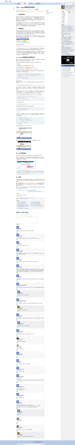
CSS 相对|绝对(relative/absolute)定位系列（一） (35, 191)
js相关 (20, 208)
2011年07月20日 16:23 (19, 347)
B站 (71, 9)
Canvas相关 (63, 15)
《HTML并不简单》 (70, 7)
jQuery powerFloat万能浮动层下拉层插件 (66, 39)
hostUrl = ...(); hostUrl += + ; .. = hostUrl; (24, 109)
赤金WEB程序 (21, 376)
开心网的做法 (47, 13)
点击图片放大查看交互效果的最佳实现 (66, 48)
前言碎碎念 (47, 10)
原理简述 (47, 11)
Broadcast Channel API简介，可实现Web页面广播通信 (68, 75)
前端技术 (25, 3)
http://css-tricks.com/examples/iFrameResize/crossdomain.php (32, 23)
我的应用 (18, 444)
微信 (63, 9)
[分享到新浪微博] (13, 8)
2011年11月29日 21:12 (19, 332)
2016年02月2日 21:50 (19, 308)
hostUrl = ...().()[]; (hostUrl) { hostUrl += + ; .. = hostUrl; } (30, 76)
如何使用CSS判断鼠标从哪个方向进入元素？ (67, 51)
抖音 (69, 9)
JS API (63, 19)
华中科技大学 (70, 5)
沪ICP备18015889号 (37, 442)
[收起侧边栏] (60, 220)
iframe (19, 208)
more (66, 5)
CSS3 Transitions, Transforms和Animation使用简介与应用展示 (27, 190)
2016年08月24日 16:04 (19, 267)
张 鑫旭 (21, 434)
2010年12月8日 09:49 (19, 428)
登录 (38, 444)
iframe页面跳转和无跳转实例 (49, 12)
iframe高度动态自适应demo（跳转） (29, 67)
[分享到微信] (13, 9)
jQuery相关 (63, 18)
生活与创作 (31, 3)
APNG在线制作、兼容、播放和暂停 (66, 43)
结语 (46, 14)
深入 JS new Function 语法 (65, 40)
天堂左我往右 (20, 395)
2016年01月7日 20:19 (19, 324)
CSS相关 (63, 12)
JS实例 (29, 9)
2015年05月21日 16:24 (19, 316)
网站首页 (19, 3)
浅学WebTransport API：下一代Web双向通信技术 (67, 50)
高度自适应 (27, 208)
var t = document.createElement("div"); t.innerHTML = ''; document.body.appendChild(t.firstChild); (31, 172)
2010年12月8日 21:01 (19, 420)
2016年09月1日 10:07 (19, 412)
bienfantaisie (21, 369)
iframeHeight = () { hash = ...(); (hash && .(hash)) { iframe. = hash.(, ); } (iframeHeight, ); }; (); (26, 120)
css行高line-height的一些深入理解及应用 (21, 202)
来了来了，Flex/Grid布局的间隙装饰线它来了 (67, 28)
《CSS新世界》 (66, 7)
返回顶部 (43, 444)
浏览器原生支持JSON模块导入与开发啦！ (66, 34)
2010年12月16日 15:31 (19, 403)
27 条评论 (37, 9)
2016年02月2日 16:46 (19, 301)
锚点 (24, 208)
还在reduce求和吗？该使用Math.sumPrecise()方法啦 (68, 26)
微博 (65, 9)
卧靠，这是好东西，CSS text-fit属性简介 (66, 37)
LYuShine (20, 339)
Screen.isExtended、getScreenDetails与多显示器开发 (68, 29)
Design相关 (63, 13)
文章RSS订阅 (23, 444)
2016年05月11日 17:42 (19, 293)
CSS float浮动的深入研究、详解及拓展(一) (35, 202)
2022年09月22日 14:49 (19, 229)
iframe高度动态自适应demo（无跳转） (28, 65)
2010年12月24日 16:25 (19, 396)
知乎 (67, 9)
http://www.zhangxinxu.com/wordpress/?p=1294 (23, 11)
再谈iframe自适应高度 (25, 22)
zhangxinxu (40, 441)
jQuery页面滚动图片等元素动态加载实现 (66, 38)
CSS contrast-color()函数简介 (65, 52)
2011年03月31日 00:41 (19, 362)
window (22, 208)
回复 (17, 239)
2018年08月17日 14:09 (19, 244)
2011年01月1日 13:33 (19, 377)
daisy (20, 266)
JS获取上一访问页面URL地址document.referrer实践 (67, 44)
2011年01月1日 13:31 (19, 387)
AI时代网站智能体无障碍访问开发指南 (66, 33)
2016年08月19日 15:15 (19, 277)
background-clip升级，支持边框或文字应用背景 (67, 27)
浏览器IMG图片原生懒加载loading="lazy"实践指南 (67, 74)
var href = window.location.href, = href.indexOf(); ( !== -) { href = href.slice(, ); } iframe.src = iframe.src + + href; (27, 98)
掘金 (66, 9)
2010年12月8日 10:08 (19, 435)
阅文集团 (68, 6)
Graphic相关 (63, 14)
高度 (25, 208)
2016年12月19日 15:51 (19, 260)
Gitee (72, 9)
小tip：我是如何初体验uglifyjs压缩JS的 (66, 76)
